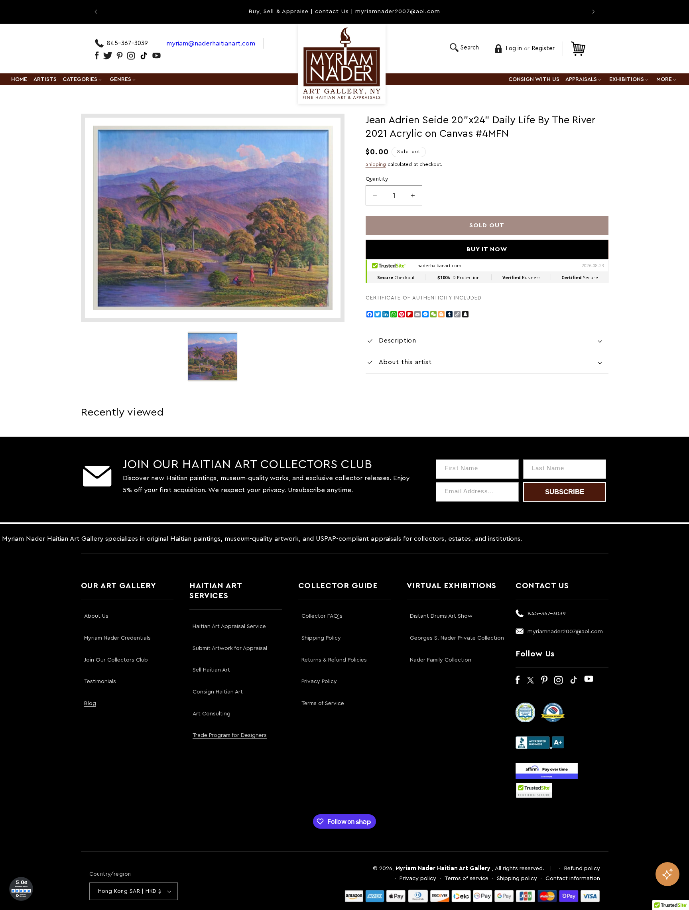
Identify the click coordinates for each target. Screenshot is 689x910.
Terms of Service (322, 703)
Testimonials (100, 681)
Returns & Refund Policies (334, 660)
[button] (464, 47)
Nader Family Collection (440, 660)
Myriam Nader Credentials (117, 638)
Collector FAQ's (322, 616)
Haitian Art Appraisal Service (229, 626)
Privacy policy (418, 878)
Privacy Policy (319, 681)
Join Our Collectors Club (116, 660)
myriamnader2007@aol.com (565, 631)
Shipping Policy (321, 638)
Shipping (376, 164)
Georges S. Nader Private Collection (457, 638)
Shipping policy (517, 878)
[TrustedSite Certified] (534, 790)
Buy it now (487, 249)
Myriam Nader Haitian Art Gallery (443, 868)
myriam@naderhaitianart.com (210, 43)
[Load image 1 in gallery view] (212, 356)
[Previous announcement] (95, 12)
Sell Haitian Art (211, 670)
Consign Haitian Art (218, 692)
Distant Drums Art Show (441, 616)
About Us (96, 616)
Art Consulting (211, 714)
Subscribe (564, 492)
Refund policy (582, 868)
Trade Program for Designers (230, 735)
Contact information (572, 878)
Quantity (377, 179)
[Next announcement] (593, 12)
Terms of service (466, 878)
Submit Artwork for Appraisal (230, 648)
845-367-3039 (127, 43)
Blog (90, 703)
